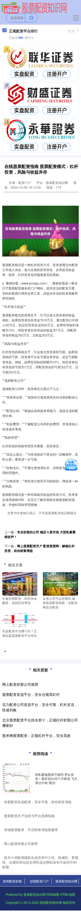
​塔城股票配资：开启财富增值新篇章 (31, 829)
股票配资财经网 (51, 902)
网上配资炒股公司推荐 (20, 684)
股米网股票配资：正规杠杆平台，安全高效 (36, 735)
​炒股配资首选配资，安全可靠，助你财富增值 (38, 801)
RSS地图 (53, 894)
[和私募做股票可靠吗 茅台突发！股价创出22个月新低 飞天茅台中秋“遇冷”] (17, 778)
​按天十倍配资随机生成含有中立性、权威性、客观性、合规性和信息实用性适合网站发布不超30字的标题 (40, 862)
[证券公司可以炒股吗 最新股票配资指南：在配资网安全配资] (60, 583)
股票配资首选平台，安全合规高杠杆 (31, 694)
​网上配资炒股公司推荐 (21, 843)
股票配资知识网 (66, 881)
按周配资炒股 (12, 881)
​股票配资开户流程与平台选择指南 (29, 815)
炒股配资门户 (39, 881)
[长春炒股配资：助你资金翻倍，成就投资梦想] (19, 583)
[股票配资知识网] (34, 7)
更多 (71, 30)
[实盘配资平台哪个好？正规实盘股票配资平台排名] (19, 620)
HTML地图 (67, 894)
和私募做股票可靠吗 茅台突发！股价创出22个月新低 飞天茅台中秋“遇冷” (56, 778)
